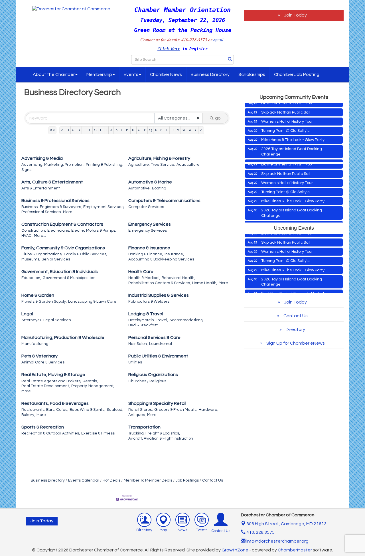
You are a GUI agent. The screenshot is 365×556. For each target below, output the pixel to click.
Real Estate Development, (45, 386)
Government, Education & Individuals (59, 271)
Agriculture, (139, 165)
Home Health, (204, 283)
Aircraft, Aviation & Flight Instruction (160, 438)
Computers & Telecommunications (164, 200)
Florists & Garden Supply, (44, 302)
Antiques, (137, 415)
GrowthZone (235, 550)
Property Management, (92, 386)
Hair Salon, (138, 344)
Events (131, 74)
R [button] (156, 130)
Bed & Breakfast (143, 325)
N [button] (133, 130)
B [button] (68, 130)
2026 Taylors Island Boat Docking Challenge (291, 145)
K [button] (116, 130)
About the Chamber (54, 74)
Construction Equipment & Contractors (62, 224)
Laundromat (160, 344)
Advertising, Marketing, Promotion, (52, 165)
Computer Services (146, 207)
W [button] (184, 130)
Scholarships (251, 74)
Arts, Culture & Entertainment (52, 182)
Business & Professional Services (55, 200)
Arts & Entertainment (40, 188)
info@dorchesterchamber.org (277, 541)
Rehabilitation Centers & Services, (159, 283)
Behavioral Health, (178, 278)
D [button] (79, 130)
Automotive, (139, 188)
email (219, 40)
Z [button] (201, 130)
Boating (159, 188)
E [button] (85, 130)
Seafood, (115, 410)
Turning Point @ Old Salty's (285, 125)
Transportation (144, 427)
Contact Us (212, 480)
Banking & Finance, (145, 254)
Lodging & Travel (145, 314)
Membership (99, 74)
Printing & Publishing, (104, 165)
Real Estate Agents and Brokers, (51, 381)
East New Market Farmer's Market (292, 158)
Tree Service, (163, 165)
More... (69, 212)
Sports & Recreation (42, 427)
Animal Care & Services (42, 362)
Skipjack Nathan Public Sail (285, 107)
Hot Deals (111, 480)
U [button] (172, 130)
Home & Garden (37, 295)
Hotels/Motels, (141, 320)
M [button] (127, 130)
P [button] (145, 130)
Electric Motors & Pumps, (93, 230)
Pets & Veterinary (39, 356)
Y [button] (195, 130)
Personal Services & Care (154, 337)
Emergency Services (149, 224)
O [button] (139, 130)
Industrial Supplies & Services (158, 295)
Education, (31, 278)
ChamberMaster (295, 550)
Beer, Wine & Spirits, (87, 410)
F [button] (90, 130)
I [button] (106, 130)
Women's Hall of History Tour (287, 116)
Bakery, (28, 415)
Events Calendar (83, 480)
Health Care (140, 271)
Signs (26, 170)
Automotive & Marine (150, 182)
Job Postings (187, 480)
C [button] (73, 130)
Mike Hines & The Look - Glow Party (293, 134)
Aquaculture (188, 165)
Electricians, (58, 230)
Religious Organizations (153, 374)
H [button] (101, 130)
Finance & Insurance (149, 248)
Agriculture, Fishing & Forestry (159, 158)
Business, (29, 207)
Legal (27, 314)
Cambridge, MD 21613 (286, 523)
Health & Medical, (144, 278)
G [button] (95, 130)
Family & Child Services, (85, 254)
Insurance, (174, 254)
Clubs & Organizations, (41, 254)
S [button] (161, 130)
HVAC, (27, 236)
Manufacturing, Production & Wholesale (62, 337)
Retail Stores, (140, 410)
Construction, (33, 230)
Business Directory (210, 74)
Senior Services (56, 259)
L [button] (122, 130)
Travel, (162, 320)
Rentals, (90, 381)
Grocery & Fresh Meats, (175, 410)
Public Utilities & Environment (158, 356)
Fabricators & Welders (148, 302)
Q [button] (150, 130)
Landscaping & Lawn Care (92, 302)
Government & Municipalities (68, 278)
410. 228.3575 (260, 532)
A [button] (62, 130)
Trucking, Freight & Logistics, (154, 433)
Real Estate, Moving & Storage (53, 374)
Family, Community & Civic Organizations (63, 248)
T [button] (167, 130)
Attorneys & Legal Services (46, 320)
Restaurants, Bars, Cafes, (44, 410)
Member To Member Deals (148, 480)
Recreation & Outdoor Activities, (50, 433)
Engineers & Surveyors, (61, 207)
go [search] (218, 118)
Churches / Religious (147, 381)
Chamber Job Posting (296, 74)
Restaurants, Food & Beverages (55, 403)
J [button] (111, 130)
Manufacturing (34, 344)
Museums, (30, 259)
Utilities (135, 362)
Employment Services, (103, 207)
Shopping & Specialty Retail (157, 403)
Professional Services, (41, 212)
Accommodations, (186, 320)
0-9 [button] (52, 130)
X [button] (190, 130)
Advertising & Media (42, 158)
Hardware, (208, 410)
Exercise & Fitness (98, 433)
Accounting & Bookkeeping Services (161, 259)
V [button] (178, 130)
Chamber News (166, 74)
